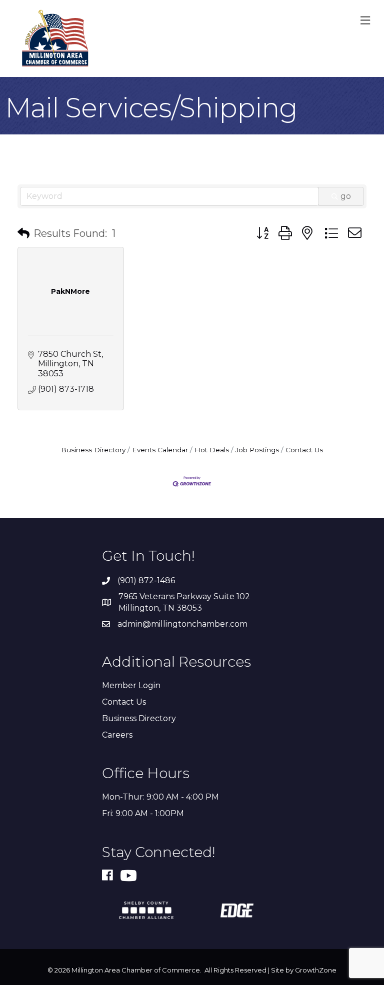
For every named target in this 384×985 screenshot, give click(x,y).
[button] (24, 233)
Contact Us (304, 450)
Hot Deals (211, 450)
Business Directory (93, 450)
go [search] (345, 196)
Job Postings (257, 450)
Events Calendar (160, 450)
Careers (117, 735)
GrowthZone (315, 970)
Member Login (131, 685)
